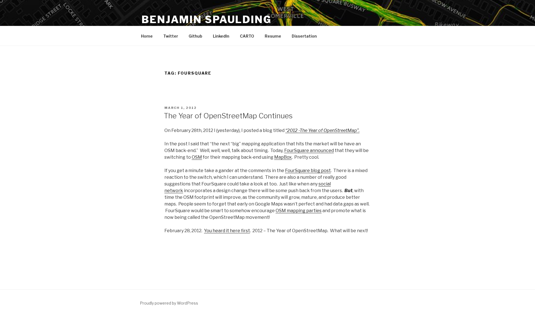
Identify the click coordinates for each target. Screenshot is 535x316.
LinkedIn (221, 36)
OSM (197, 157)
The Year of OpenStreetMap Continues (228, 115)
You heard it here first (227, 230)
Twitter (170, 36)
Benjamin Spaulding (207, 19)
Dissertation (304, 36)
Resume (273, 36)
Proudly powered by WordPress (169, 303)
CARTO (247, 36)
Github (195, 36)
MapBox (283, 157)
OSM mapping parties (299, 210)
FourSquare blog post (308, 170)
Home (147, 36)
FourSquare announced (309, 150)
